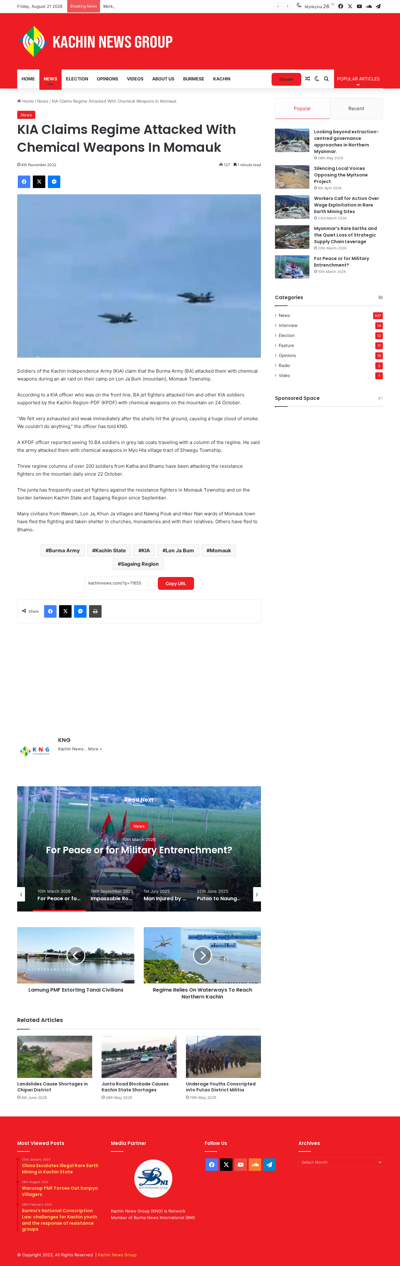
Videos (135, 78)
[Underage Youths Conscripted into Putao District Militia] (223, 1057)
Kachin (221, 78)
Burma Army (64, 550)
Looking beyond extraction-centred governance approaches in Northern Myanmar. (346, 142)
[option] (139, 848)
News (50, 78)
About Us (163, 78)
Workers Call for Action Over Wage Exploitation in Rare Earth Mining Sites (174, 6)
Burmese (193, 78)
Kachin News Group (117, 1254)
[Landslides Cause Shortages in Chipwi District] (54, 1057)
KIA (146, 550)
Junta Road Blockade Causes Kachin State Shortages (135, 1087)
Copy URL (176, 583)
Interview (288, 325)
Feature (286, 345)
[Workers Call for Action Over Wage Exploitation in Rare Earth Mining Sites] (292, 207)
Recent (356, 108)
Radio (284, 365)
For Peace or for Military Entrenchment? (341, 261)
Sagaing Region (140, 564)
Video (284, 375)
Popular (302, 108)
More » (95, 748)
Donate (286, 79)
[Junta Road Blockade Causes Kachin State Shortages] (139, 1057)
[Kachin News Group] (95, 41)
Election (77, 78)
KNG (64, 740)
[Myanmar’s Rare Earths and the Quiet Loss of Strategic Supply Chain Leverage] (292, 237)
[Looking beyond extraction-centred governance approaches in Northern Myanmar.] (292, 140)
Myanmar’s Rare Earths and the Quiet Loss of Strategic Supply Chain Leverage (345, 235)
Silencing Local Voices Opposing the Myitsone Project (341, 175)
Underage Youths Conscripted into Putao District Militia (221, 1087)
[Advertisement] (139, 676)
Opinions (107, 78)
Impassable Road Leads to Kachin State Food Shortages (139, 849)
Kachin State (110, 550)
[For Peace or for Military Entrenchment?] (292, 266)
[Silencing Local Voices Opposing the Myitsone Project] (292, 177)
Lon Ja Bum (180, 550)
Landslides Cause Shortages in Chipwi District (52, 1087)
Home (28, 78)
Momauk (220, 550)
